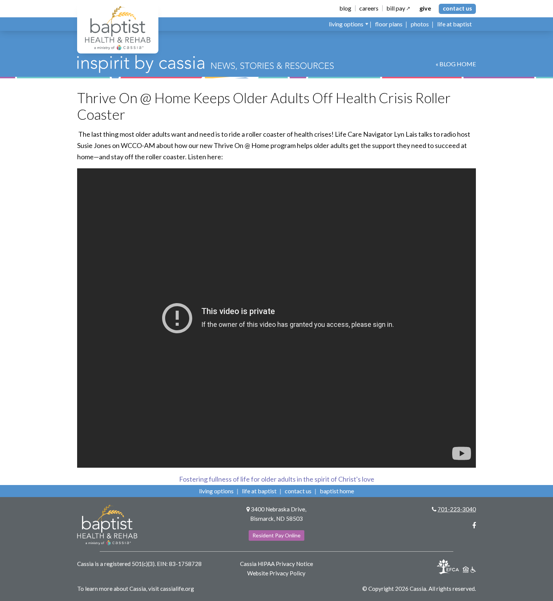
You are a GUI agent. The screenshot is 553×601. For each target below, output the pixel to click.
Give (425, 8)
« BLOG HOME (456, 63)
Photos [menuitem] (420, 23)
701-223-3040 (457, 509)
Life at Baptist (259, 490)
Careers (368, 8)
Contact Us (457, 8)
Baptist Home (337, 490)
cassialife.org (177, 588)
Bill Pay (395, 8)
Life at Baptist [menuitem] (454, 23)
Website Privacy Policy (276, 573)
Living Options (216, 490)
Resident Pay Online (276, 535)
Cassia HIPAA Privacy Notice (276, 563)
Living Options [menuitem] (346, 23)
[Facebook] (474, 525)
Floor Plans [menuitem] (389, 23)
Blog (345, 8)
